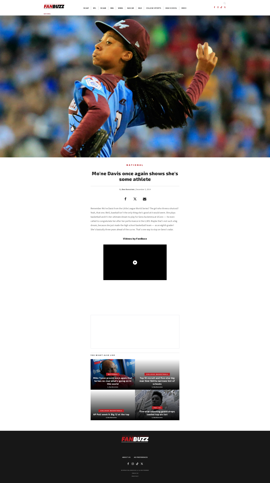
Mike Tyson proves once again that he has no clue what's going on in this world (112, 381)
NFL (94, 8)
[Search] (224, 3)
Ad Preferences (141, 457)
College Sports (153, 8)
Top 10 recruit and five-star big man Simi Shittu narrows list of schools (157, 381)
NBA (112, 8)
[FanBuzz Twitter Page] (225, 7)
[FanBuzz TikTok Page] (221, 7)
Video (184, 8)
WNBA (120, 8)
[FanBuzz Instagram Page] (218, 7)
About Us (126, 457)
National (47, 14)
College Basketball (157, 374)
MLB (140, 8)
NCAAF (86, 8)
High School (171, 8)
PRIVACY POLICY (135, 476)
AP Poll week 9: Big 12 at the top (111, 414)
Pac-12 (157, 407)
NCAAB (103, 8)
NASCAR (130, 8)
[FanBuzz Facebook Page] (214, 7)
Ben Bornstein (128, 189)
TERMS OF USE (135, 473)
